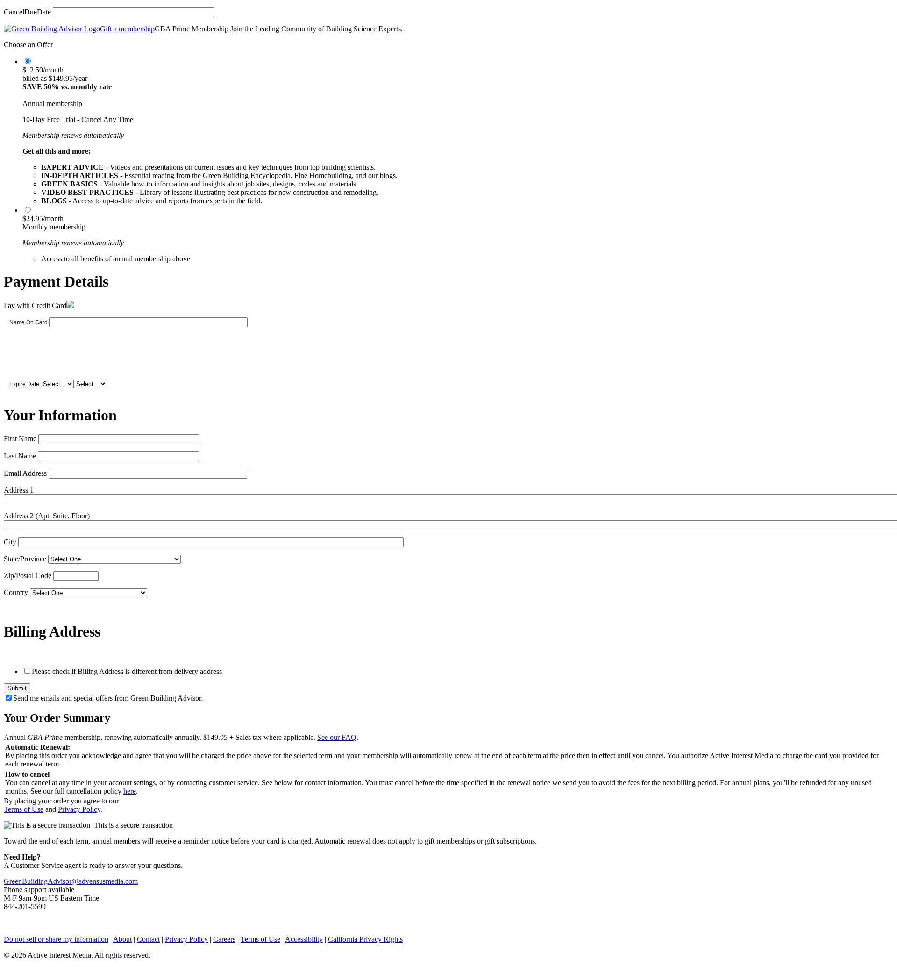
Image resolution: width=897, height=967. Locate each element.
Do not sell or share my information (56, 939)
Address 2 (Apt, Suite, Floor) (47, 516)
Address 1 (19, 490)
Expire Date (24, 384)
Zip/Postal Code (27, 576)
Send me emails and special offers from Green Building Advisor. (108, 698)
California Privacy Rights (365, 939)
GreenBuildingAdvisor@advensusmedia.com (71, 881)
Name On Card (28, 322)
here (129, 791)
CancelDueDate (27, 12)
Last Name (20, 456)
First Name (20, 439)
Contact (148, 939)
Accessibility (304, 939)
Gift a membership (127, 29)
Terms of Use (23, 809)
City (10, 542)
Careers (224, 939)
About (122, 939)
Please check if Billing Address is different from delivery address (127, 671)
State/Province (25, 559)
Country (16, 592)
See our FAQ (336, 737)
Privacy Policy (79, 809)
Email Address (25, 473)
